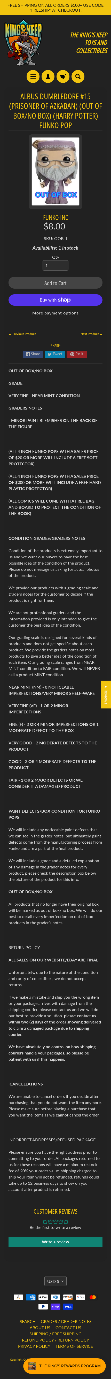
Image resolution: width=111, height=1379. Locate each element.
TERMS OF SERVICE (74, 1346)
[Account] (48, 76)
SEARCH (28, 1321)
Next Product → (91, 334)
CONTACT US (68, 1327)
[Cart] (63, 76)
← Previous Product (22, 334)
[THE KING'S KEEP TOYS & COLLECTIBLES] (23, 42)
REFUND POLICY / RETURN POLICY (55, 1339)
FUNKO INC (55, 217)
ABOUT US (40, 1327)
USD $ (53, 1281)
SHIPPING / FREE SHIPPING (55, 1333)
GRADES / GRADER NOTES (66, 1321)
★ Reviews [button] (106, 694)
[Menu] (33, 76)
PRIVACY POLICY (34, 1346)
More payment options (55, 312)
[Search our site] (78, 76)
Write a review (55, 1241)
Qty (55, 257)
